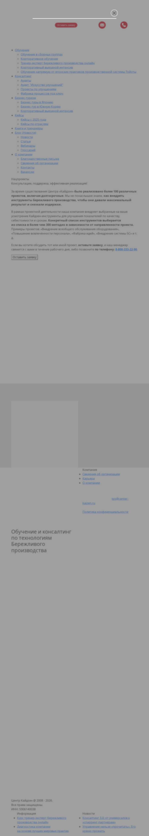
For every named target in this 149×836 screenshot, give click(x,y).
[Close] (114, 13)
